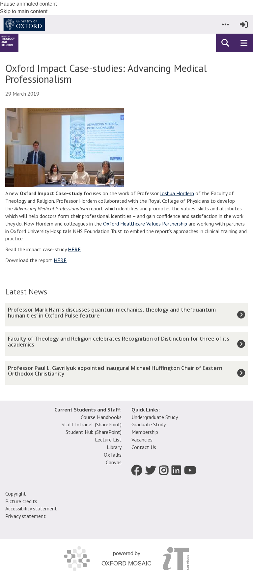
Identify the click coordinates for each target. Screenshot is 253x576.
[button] (225, 24)
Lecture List (108, 439)
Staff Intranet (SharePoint (91, 424)
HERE (74, 249)
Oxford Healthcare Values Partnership (145, 223)
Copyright (15, 493)
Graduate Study (148, 424)
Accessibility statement (31, 508)
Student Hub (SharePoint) (94, 432)
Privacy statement (25, 516)
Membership (144, 432)
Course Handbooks (101, 417)
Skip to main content (23, 11)
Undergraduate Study (154, 417)
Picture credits (21, 501)
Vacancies (142, 439)
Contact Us (143, 447)
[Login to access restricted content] (244, 24)
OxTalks (113, 454)
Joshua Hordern (177, 193)
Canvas (114, 462)
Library (114, 447)
